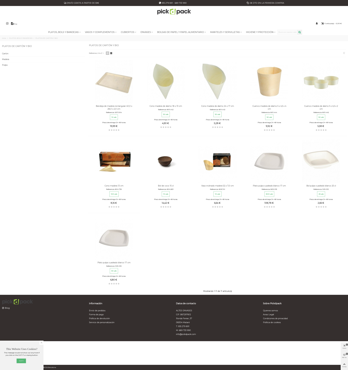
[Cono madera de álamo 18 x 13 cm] (166, 81)
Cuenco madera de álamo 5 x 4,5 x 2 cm (321, 107)
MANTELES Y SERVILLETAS (225, 32)
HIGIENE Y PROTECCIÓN (260, 32)
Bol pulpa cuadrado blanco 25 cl (321, 186)
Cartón (5, 53)
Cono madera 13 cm (114, 186)
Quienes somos (270, 310)
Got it (21, 361)
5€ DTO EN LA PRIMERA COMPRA (267, 3)
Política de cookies (272, 322)
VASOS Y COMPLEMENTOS (100, 32)
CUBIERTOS (127, 32)
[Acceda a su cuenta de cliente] (317, 23)
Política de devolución (99, 318)
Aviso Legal (268, 314)
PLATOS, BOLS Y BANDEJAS (63, 32)
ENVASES (146, 32)
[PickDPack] (174, 12)
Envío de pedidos (97, 310)
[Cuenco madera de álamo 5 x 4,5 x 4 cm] (269, 81)
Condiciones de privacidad (275, 318)
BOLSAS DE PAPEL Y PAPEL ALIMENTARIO (180, 32)
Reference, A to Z (96, 53)
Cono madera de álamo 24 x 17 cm (217, 106)
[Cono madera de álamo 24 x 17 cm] (217, 81)
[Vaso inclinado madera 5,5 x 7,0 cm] (217, 161)
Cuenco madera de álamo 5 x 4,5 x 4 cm (269, 107)
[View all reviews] (114, 130)
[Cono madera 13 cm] (114, 161)
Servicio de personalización (101, 322)
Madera (5, 59)
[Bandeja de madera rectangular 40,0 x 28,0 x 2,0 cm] (114, 81)
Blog (7, 308)
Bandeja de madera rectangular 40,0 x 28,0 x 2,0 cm (114, 107)
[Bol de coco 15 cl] (166, 161)
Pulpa (4, 65)
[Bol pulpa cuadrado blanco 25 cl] (321, 161)
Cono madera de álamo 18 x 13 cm (166, 106)
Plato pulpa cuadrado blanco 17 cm (269, 186)
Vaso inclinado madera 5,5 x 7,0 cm (217, 186)
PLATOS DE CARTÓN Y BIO (17, 46)
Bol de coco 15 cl (166, 186)
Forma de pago (96, 314)
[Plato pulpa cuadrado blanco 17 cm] (269, 161)
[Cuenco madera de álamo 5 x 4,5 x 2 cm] (321, 81)
